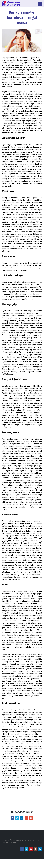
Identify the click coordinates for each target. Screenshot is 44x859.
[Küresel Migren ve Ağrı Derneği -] (11, 3)
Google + (26, 818)
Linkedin (40, 849)
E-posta (31, 818)
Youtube (31, 849)
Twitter (17, 818)
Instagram (35, 849)
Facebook (12, 818)
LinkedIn (21, 818)
